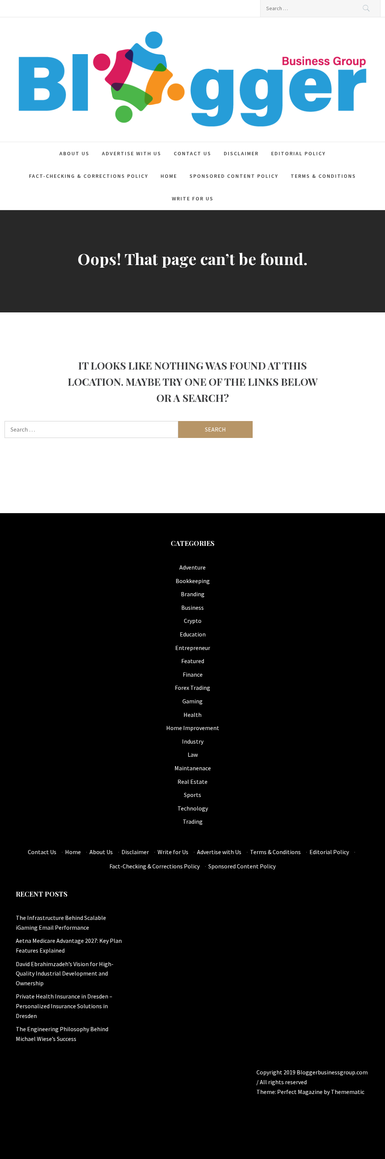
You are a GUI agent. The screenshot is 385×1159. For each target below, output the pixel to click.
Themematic (347, 1091)
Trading (193, 821)
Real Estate (192, 781)
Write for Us (193, 198)
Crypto (193, 620)
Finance (193, 674)
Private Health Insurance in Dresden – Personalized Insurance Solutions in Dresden (64, 1005)
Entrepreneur (192, 647)
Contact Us (192, 153)
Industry (192, 741)
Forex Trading (192, 687)
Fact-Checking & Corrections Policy (88, 176)
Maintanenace (192, 768)
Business (192, 607)
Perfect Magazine (300, 1091)
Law (193, 754)
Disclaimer (241, 153)
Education (193, 634)
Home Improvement (192, 728)
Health (192, 714)
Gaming (192, 701)
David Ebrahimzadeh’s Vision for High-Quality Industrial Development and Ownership (65, 973)
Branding (193, 594)
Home (169, 176)
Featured (192, 661)
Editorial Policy (298, 153)
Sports (192, 794)
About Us (74, 153)
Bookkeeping (193, 581)
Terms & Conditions (323, 176)
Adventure (192, 567)
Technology (192, 808)
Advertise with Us (131, 153)
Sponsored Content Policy (233, 176)
